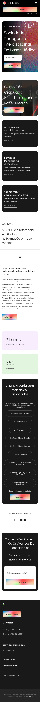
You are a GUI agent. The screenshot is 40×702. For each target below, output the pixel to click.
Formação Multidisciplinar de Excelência (11, 161)
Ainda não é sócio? (32, 13)
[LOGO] (11, 2)
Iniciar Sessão (20, 9)
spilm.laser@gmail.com (14, 645)
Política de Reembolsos (11, 675)
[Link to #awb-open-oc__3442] (36, 3)
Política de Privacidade (10, 666)
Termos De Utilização (10, 660)
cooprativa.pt (29, 696)
